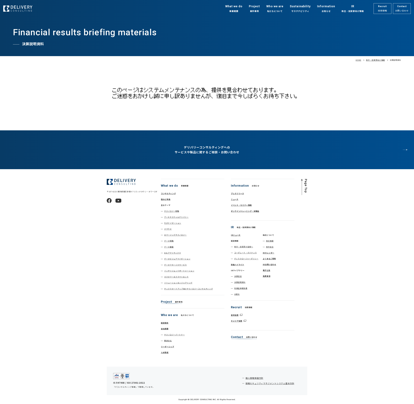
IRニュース (235, 235)
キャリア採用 (236, 321)
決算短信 (238, 276)
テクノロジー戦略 (171, 211)
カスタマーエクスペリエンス (176, 276)
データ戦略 (169, 241)
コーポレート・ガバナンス (245, 252)
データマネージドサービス (175, 264)
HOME (358, 60)
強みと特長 (165, 199)
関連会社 (168, 340)
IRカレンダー (268, 252)
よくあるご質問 (269, 258)
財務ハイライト (237, 264)
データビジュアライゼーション (177, 258)
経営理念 (165, 323)
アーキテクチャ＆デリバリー (176, 217)
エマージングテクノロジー (175, 235)
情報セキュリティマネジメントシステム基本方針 (269, 383)
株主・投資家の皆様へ (243, 246)
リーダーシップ (167, 346)
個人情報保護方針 (254, 378)
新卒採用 (235, 315)
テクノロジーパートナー (174, 334)
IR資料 (237, 294)
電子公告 (266, 270)
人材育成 (165, 352)
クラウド (168, 229)
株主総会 (270, 247)
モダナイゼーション (172, 223)
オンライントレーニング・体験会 (245, 211)
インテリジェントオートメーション (179, 270)
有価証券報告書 (240, 288)
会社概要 (165, 328)
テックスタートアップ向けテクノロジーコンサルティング (188, 288)
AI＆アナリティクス (172, 252)
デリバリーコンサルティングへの (207, 149)
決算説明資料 (239, 282)
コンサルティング (168, 193)
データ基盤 (169, 247)
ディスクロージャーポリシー (246, 258)
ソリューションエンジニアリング (178, 282)
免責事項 (266, 276)
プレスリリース (237, 193)
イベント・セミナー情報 (241, 205)
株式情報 (270, 241)
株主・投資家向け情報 (375, 60)
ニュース (234, 199)
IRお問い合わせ (269, 264)
